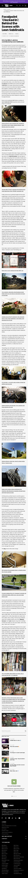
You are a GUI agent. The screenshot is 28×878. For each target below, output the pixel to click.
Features (5, 33)
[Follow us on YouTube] (10, 818)
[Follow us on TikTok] (13, 818)
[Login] (20, 5)
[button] (14, 822)
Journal (8, 9)
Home (5, 9)
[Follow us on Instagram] (7, 818)
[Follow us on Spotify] (20, 818)
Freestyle (11, 33)
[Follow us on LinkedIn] (17, 818)
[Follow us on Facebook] (3, 818)
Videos (17, 33)
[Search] (17, 5)
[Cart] (25, 5)
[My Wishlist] (23, 5)
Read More (15, 2)
